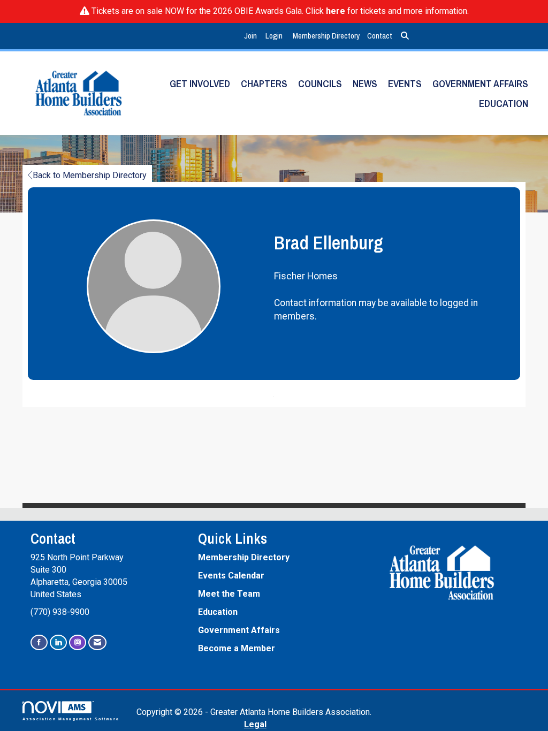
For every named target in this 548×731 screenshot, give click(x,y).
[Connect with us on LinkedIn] (58, 642)
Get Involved (200, 83)
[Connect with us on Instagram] (77, 642)
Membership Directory (326, 35)
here (335, 11)
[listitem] (252, 36)
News (365, 83)
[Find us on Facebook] (39, 642)
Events (405, 83)
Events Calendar (231, 575)
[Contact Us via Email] (97, 642)
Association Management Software (70, 719)
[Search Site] (405, 36)
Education (503, 103)
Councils (320, 83)
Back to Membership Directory (90, 175)
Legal (255, 724)
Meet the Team (229, 594)
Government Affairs (480, 83)
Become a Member (236, 648)
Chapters (264, 83)
